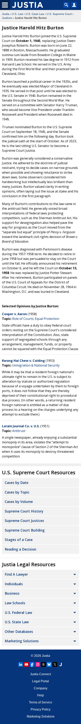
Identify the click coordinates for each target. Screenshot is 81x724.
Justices (7, 17)
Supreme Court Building (25, 530)
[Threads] (43, 664)
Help (40, 695)
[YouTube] (26, 664)
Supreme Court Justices (24, 520)
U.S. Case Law (35, 13)
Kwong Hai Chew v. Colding (24, 360)
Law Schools (15, 603)
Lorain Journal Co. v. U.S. (21, 426)
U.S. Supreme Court (59, 13)
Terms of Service (40, 702)
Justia (5, 13)
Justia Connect (40, 674)
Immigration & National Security (36, 365)
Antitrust (18, 431)
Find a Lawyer (16, 574)
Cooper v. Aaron (15, 314)
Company (40, 688)
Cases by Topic (17, 492)
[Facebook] (32, 664)
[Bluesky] (49, 664)
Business (12, 593)
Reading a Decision (20, 549)
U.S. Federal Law (18, 612)
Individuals (14, 584)
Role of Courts (22, 319)
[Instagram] (37, 664)
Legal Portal (40, 681)
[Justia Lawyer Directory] (60, 664)
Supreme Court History (24, 511)
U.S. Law (17, 13)
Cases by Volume (19, 501)
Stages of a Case (19, 539)
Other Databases (19, 631)
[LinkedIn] (20, 664)
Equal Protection (47, 319)
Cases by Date (16, 482)
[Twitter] (54, 664)
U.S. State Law (17, 622)
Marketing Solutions (22, 641)
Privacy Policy (41, 709)
